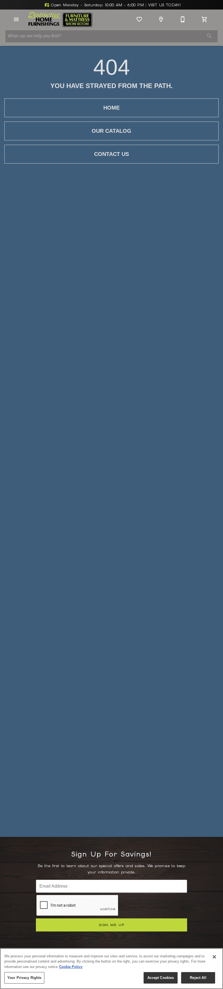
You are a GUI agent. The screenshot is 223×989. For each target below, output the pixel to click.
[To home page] (60, 19)
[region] (111, 968)
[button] (16, 19)
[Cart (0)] (204, 19)
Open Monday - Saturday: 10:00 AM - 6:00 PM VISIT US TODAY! (115, 4)
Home (111, 108)
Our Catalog (111, 131)
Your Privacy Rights (24, 978)
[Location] (161, 19)
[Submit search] (209, 36)
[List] (139, 19)
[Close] (214, 957)
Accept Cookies (160, 978)
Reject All (198, 978)
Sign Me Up (112, 924)
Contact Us (111, 154)
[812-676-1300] (182, 19)
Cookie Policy (70, 967)
